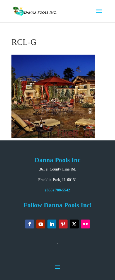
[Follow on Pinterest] (63, 224)
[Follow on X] (74, 224)
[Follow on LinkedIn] (51, 224)
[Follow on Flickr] (85, 224)
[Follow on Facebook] (29, 224)
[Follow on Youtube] (40, 224)
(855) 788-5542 (57, 190)
